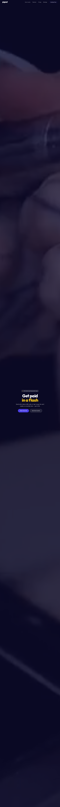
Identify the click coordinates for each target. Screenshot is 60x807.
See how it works (36, 410)
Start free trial (23, 410)
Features (34, 2)
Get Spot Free (53, 2)
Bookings (45, 2)
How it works (27, 2)
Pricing (39, 2)
